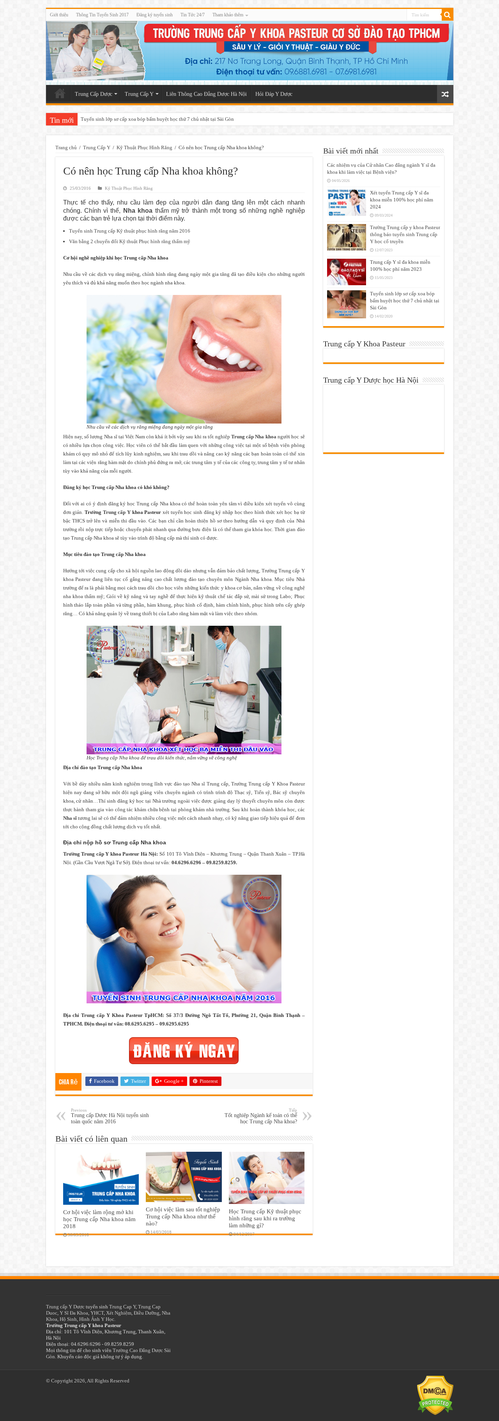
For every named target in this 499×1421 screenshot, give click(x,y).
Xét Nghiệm (118, 1313)
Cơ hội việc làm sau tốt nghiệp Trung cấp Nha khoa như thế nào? (183, 1216)
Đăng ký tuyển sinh (154, 15)
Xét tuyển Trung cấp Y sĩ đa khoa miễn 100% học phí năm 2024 (401, 200)
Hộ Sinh (68, 1319)
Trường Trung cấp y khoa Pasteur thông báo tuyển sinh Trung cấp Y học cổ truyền (405, 234)
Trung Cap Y (122, 1307)
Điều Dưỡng (146, 1313)
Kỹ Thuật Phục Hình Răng (144, 147)
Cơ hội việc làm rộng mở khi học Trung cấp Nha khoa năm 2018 (99, 1219)
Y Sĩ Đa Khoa (74, 1313)
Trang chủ (66, 147)
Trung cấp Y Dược (65, 1307)
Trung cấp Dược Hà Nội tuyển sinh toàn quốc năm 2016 (110, 1116)
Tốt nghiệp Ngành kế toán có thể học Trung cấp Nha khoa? (261, 1116)
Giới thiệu (59, 15)
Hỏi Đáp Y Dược (273, 94)
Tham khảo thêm (227, 15)
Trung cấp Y (117, 512)
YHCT (97, 1313)
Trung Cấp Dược (93, 94)
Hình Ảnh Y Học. (97, 1319)
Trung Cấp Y (139, 94)
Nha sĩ (70, 818)
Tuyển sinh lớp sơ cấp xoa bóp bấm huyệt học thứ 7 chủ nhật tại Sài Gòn (404, 301)
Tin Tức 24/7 (192, 15)
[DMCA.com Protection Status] (435, 1395)
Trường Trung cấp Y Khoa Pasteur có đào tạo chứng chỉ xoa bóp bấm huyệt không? (169, 119)
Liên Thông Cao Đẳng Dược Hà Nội (206, 94)
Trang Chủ (60, 93)
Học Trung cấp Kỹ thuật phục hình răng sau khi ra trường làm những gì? (265, 1218)
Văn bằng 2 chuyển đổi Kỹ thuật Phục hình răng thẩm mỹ (129, 241)
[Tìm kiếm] (447, 15)
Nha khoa (137, 210)
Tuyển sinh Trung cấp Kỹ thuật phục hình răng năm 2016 (129, 231)
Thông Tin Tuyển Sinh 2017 (102, 15)
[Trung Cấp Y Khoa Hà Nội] (249, 53)
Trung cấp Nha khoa (253, 437)
